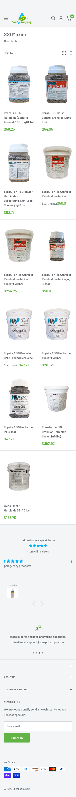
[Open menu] (6, 18)
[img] (38, 546)
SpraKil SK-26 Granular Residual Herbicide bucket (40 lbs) (18, 279)
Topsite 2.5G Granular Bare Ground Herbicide (18, 355)
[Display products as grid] (64, 53)
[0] (68, 18)
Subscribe (17, 738)
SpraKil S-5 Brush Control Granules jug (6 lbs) (56, 117)
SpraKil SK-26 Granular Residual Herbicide (56, 194)
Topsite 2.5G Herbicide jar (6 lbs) (18, 429)
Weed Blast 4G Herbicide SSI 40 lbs (17, 508)
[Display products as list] (70, 53)
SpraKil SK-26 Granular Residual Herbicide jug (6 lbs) (56, 279)
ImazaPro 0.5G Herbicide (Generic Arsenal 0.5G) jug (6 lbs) (19, 117)
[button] (35, 603)
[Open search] (53, 18)
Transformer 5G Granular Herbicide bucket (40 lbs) (54, 431)
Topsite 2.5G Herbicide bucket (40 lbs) (56, 355)
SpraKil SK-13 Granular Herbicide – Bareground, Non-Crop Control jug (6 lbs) (18, 198)
